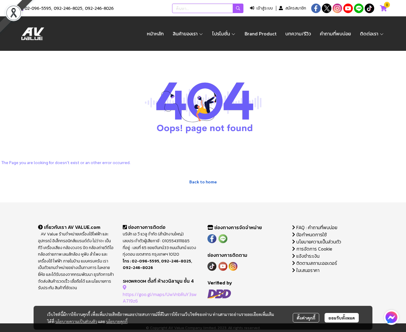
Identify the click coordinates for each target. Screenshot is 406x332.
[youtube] (348, 8)
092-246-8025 (68, 8)
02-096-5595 (38, 8)
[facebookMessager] (391, 317)
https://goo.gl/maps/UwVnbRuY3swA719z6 (160, 297)
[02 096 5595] (21, 8)
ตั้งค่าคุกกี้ (306, 317)
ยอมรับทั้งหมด (341, 317)
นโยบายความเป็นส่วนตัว (76, 321)
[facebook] (316, 8)
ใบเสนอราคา (307, 270)
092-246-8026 (99, 8)
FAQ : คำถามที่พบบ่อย (317, 227)
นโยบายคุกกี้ (117, 321)
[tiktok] (369, 8)
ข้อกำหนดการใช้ (311, 234)
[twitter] (326, 8)
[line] (358, 8)
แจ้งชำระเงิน (307, 255)
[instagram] (337, 8)
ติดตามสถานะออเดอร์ (316, 263)
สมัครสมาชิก (295, 8)
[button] (208, 8)
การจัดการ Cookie (313, 248)
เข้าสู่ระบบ (264, 8)
